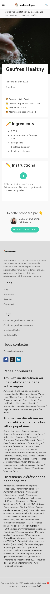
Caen (5, 443)
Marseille (24, 449)
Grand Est (22, 397)
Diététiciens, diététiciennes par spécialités (24, 479)
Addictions (8, 485)
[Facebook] (5, 359)
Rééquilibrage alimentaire (15, 538)
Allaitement (23, 498)
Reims (34, 458)
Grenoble (7, 446)
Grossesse (8, 513)
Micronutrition (31, 525)
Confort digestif (22, 504)
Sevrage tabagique (34, 544)
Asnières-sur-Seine (33, 434)
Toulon (40, 465)
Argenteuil (17, 434)
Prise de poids (17, 535)
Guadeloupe (35, 397)
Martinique (21, 403)
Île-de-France (37, 400)
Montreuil (21, 452)
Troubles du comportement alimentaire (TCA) (24, 561)
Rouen (17, 461)
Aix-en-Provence (11, 431)
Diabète (24, 507)
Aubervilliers (9, 437)
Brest (39, 440)
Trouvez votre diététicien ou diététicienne (23, 11)
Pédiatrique (9, 532)
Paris (5, 458)
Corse (13, 397)
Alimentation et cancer (26, 488)
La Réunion (8, 403)
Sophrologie (9, 547)
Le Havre (18, 446)
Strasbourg (30, 465)
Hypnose (38, 513)
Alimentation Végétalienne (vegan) (20, 493)
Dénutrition (37, 504)
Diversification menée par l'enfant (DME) (23, 509)
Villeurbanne (38, 468)
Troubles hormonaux (13, 565)
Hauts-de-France (20, 400)
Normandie (8, 406)
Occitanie (41, 406)
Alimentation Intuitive (13, 491)
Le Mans (29, 446)
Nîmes (32, 455)
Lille (37, 446)
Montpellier (9, 452)
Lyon (16, 449)
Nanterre (7, 455)
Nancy (42, 452)
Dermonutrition (10, 507)
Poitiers (25, 458)
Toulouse (7, 468)
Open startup (9, 304)
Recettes (7, 299)
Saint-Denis (28, 461)
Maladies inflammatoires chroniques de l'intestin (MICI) (21, 521)
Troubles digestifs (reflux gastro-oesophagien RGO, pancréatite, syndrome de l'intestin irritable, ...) (22, 556)
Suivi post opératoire (27, 547)
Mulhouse (32, 452)
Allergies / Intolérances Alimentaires (22, 500)
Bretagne (24, 394)
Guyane (7, 400)
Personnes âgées (24, 532)
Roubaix (8, 461)
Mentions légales (11, 330)
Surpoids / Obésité (12, 550)
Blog (5, 289)
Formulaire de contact (13, 351)
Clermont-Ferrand (18, 443)
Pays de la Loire (11, 409)
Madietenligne (30, 583)
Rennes (42, 458)
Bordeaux (8, 440)
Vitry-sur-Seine (10, 471)
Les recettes (11, 15)
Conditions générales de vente (18, 325)
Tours (27, 468)
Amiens (25, 431)
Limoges (7, 449)
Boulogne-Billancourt (25, 440)
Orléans (40, 455)
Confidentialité (10, 335)
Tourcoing (18, 468)
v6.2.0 (38, 586)
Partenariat (8, 294)
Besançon (32, 437)
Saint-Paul (18, 465)
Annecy (7, 434)
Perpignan (15, 458)
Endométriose (37, 510)
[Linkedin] (18, 359)
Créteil (32, 443)
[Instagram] (12, 359)
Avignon (21, 437)
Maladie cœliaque (11, 516)
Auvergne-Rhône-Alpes (15, 390)
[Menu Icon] (3, 4)
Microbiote (17, 525)
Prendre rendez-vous (25, 229)
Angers (34, 431)
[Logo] (25, 4)
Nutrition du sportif (12, 528)
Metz (33, 449)
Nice (25, 455)
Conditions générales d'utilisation (19, 320)
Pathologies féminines (34, 528)
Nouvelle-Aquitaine (25, 406)
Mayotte (32, 403)
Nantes (17, 455)
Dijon (39, 443)
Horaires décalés (24, 513)
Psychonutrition (33, 535)
